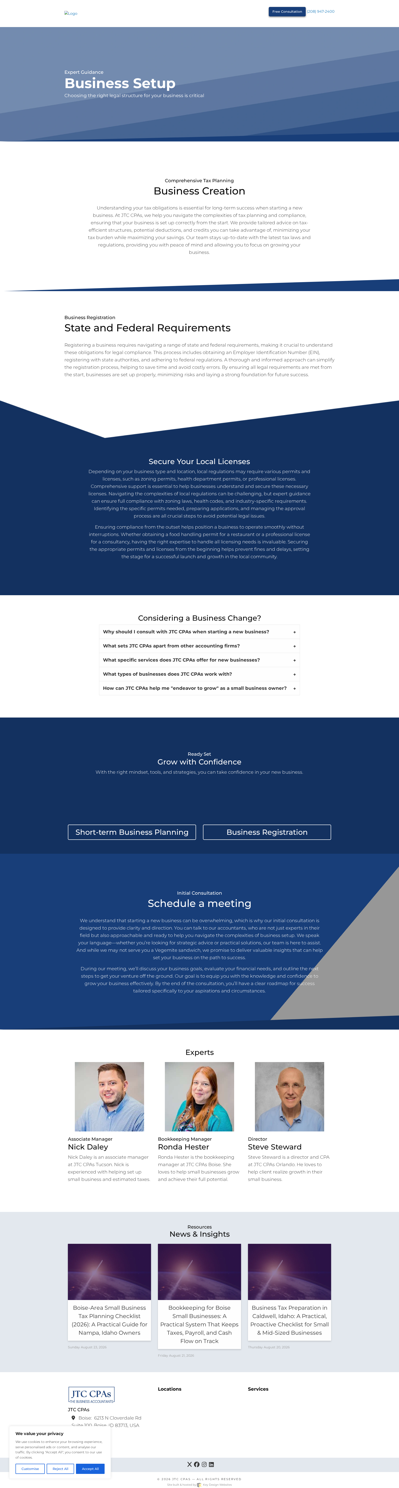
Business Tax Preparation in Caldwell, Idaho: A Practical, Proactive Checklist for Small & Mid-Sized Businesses (289, 1320)
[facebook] (197, 1465)
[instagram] (204, 1465)
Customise (30, 1469)
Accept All (90, 1469)
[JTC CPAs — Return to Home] (70, 13)
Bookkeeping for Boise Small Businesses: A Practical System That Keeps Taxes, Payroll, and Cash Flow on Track (199, 1324)
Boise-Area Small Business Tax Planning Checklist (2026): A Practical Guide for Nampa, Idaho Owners (110, 1320)
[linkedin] (211, 1465)
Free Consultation (287, 11)
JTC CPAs (181, 1479)
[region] (60, 1452)
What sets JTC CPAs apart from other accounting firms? (171, 646)
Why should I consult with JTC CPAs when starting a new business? (186, 632)
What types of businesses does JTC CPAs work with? (167, 674)
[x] (189, 1465)
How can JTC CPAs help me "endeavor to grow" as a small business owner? (195, 688)
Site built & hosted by (199, 1484)
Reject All (60, 1469)
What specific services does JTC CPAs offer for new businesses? (181, 660)
